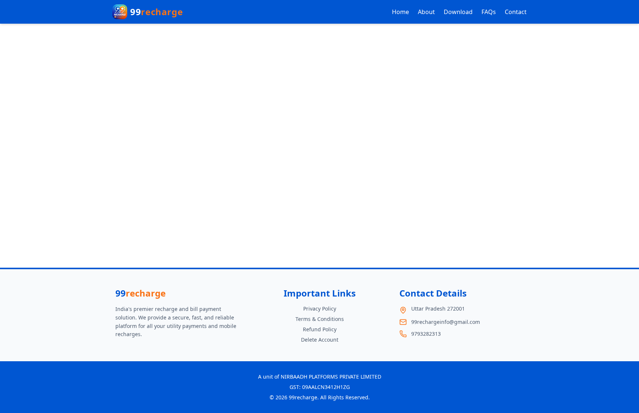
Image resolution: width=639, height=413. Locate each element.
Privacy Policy (319, 308)
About (426, 12)
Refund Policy (320, 329)
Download (458, 12)
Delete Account (319, 339)
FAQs (488, 12)
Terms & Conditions (319, 318)
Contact (516, 12)
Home (400, 12)
